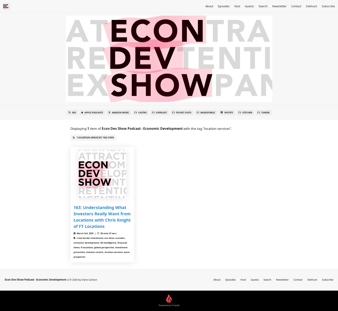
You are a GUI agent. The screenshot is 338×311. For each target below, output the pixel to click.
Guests (249, 6)
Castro (142, 112)
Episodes (224, 6)
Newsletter (279, 6)
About (209, 6)
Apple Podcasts (93, 112)
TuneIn (265, 112)
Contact (296, 6)
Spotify (228, 112)
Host (237, 6)
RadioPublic (207, 112)
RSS (74, 112)
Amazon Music (120, 112)
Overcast (161, 112)
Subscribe (328, 6)
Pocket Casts (183, 112)
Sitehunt (311, 6)
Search (263, 6)
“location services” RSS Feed (95, 137)
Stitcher (247, 112)
